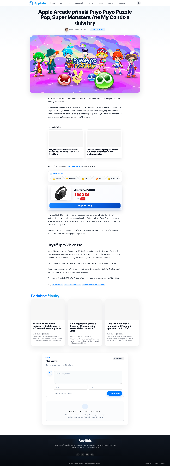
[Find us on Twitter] (82, 454)
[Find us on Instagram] (92, 454)
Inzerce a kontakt (159, 463)
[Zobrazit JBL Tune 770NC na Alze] (60, 194)
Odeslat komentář (114, 393)
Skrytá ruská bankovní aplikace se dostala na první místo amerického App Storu (64, 152)
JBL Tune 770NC (75, 166)
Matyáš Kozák (74, 29)
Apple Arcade (57, 285)
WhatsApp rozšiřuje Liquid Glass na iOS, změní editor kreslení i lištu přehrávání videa (102, 152)
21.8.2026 (46, 334)
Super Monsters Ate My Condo (93, 285)
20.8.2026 (120, 334)
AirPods (90, 3)
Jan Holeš (36, 334)
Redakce (148, 463)
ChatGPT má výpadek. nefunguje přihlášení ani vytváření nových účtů (119, 326)
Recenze (100, 3)
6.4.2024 (84, 29)
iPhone (52, 3)
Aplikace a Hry (97, 29)
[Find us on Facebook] (78, 454)
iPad (69, 3)
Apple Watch (79, 3)
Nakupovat (121, 3)
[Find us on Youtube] (87, 454)
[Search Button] (139, 3)
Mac (61, 3)
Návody (110, 3)
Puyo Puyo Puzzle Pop (72, 285)
